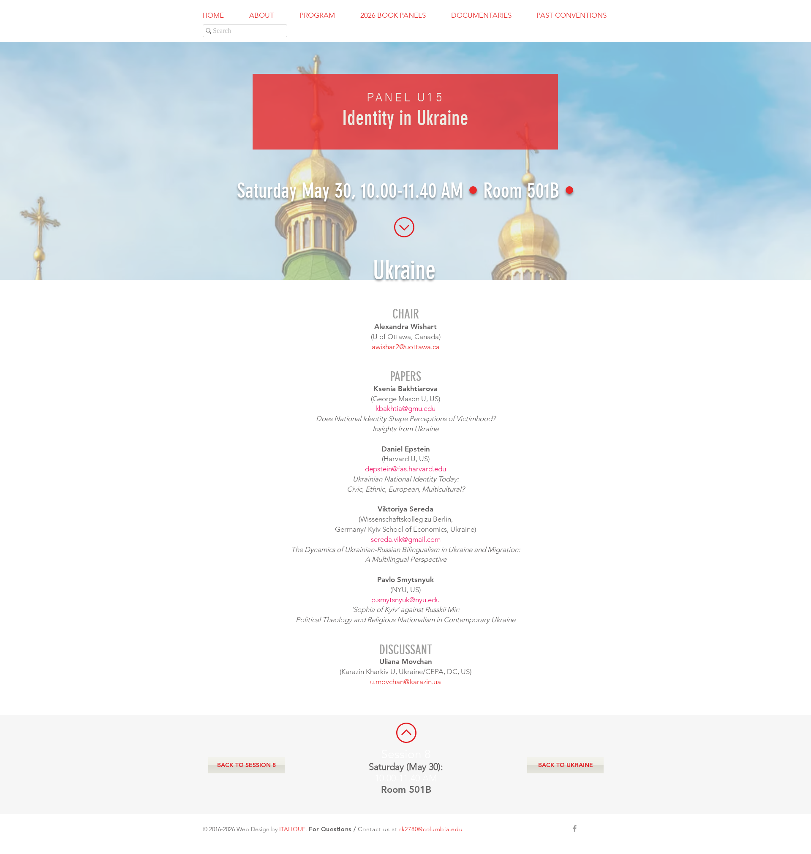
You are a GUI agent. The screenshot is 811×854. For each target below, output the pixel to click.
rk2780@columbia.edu (431, 829)
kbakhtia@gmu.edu (405, 408)
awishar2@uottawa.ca (406, 347)
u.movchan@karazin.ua (405, 681)
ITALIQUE (292, 829)
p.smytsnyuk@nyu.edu (405, 600)
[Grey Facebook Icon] (574, 828)
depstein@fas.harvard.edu (405, 469)
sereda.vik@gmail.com (406, 539)
